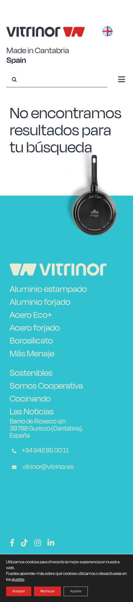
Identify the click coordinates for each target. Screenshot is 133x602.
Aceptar (19, 591)
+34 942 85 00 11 (45, 450)
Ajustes (75, 591)
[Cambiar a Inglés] (107, 32)
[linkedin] (50, 543)
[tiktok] (24, 543)
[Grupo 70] (58, 267)
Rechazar (47, 591)
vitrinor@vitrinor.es (47, 467)
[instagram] (37, 543)
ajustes (18, 579)
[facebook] (12, 543)
